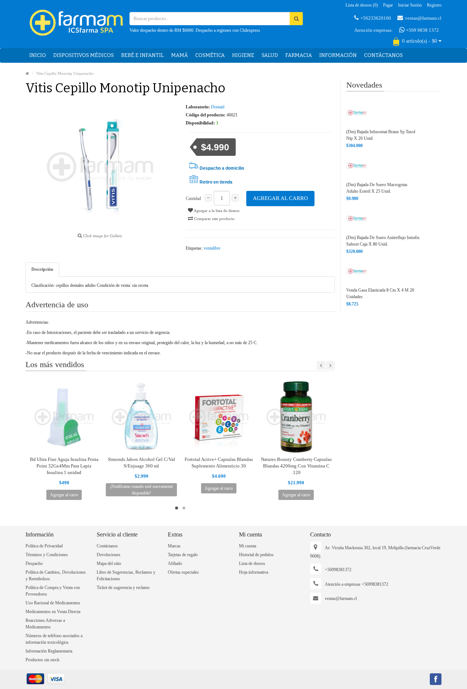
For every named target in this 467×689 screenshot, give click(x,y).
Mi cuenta (247, 545)
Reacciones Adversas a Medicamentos (45, 624)
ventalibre (212, 248)
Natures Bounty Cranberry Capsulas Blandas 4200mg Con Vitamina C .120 (296, 466)
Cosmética (210, 55)
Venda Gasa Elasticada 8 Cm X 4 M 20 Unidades (380, 293)
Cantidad (193, 198)
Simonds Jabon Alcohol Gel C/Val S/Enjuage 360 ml (141, 463)
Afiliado (175, 563)
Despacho (34, 563)
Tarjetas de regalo (183, 554)
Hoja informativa (253, 572)
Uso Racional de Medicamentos (53, 602)
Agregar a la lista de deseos (216, 210)
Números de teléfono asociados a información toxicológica (54, 639)
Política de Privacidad (44, 545)
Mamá (179, 55)
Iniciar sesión (410, 5)
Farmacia (298, 55)
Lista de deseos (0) (362, 5)
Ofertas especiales (183, 572)
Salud (270, 55)
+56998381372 (338, 569)
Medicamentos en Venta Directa (53, 611)
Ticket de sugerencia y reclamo (123, 587)
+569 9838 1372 (422, 30)
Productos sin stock (42, 659)
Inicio (37, 55)
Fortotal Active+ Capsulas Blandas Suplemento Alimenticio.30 (219, 463)
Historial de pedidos (256, 554)
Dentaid (217, 106)
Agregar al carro (280, 198)
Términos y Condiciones (47, 554)
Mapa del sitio (109, 563)
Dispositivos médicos (83, 55)
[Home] (27, 73)
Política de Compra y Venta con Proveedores (53, 591)
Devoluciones (108, 554)
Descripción (42, 269)
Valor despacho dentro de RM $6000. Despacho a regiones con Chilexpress (195, 30)
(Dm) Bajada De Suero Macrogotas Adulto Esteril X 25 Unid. (377, 188)
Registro (434, 5)
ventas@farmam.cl (423, 18)
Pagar (388, 5)
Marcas (174, 545)
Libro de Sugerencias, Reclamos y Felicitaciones (126, 575)
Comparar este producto (214, 218)
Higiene (243, 55)
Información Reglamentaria (49, 651)
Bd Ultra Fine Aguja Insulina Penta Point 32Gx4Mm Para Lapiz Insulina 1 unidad (64, 466)
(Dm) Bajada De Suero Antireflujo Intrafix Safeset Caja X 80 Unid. (383, 241)
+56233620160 (375, 18)
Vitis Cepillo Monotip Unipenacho (65, 73)
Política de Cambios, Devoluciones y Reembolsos (56, 575)
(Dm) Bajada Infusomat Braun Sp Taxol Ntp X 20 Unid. (380, 135)
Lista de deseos (252, 563)
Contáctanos (383, 55)
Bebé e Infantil (142, 55)
